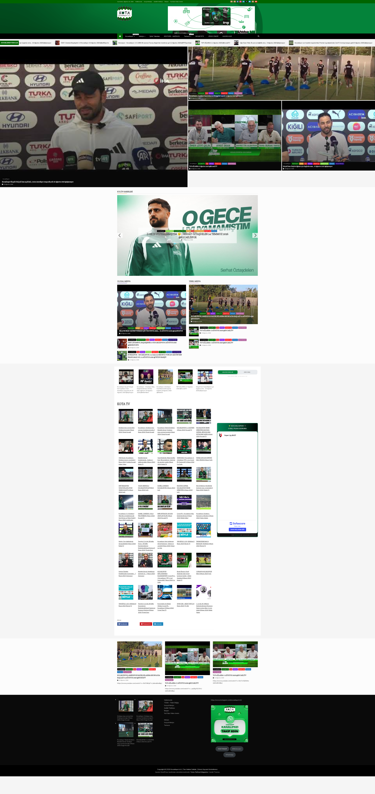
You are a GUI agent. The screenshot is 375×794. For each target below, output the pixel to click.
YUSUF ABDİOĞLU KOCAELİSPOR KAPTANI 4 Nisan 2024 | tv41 (146, 471)
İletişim (167, 1)
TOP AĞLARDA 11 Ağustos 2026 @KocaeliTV (216, 326)
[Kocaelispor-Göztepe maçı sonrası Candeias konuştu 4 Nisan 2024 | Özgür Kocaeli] (145, 401)
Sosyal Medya (148, 1)
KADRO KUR (227, 36)
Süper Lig (224, 93)
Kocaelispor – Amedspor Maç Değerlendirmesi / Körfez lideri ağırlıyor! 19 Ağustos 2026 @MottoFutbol (263, 43)
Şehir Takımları (155, 36)
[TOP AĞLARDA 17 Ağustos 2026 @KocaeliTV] (185, 360)
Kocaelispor (131, 35)
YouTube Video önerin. (176, 1)
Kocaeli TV (201, 163)
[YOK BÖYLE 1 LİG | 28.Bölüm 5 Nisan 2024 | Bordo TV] (184, 515)
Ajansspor (295, 163)
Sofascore (237, 518)
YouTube (256, 1)
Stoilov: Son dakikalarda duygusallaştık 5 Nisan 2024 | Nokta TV (127, 527)
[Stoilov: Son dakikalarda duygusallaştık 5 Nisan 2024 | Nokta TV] (126, 515)
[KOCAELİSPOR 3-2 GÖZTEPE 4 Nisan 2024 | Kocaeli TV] (184, 401)
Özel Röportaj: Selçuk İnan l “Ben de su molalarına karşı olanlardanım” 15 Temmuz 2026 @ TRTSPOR (187, 219)
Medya (141, 36)
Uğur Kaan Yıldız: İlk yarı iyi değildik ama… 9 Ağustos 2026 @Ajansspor (36, 43)
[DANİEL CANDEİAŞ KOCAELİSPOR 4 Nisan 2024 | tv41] (165, 459)
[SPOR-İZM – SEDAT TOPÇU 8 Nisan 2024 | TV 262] (184, 577)
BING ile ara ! (236, 732)
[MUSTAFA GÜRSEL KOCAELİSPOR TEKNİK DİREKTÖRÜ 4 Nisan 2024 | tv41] (184, 459)
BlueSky (234, 1)
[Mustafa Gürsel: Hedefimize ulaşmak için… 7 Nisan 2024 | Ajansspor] (145, 545)
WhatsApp (253, 1)
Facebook (238, 1)
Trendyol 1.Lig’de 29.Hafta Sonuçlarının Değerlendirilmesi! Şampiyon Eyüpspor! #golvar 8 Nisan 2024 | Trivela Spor (146, 591)
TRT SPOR (198, 214)
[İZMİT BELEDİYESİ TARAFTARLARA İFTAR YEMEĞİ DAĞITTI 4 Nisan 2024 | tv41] (126, 459)
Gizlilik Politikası (158, 1)
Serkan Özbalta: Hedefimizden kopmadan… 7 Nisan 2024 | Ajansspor (127, 557)
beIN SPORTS (141, 323)
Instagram (240, 1)
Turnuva (188, 35)
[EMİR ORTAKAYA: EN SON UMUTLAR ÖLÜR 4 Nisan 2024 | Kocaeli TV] (165, 487)
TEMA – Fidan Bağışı (171, 686)
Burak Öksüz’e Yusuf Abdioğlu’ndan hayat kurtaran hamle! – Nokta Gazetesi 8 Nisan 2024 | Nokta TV (184, 559)
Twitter (134, 607)
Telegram (250, 1)
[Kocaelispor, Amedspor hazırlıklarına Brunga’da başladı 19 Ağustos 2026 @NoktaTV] (165, 360)
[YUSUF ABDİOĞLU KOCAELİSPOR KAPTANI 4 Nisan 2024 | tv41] (145, 459)
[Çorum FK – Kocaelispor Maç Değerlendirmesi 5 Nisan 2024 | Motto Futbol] (184, 487)
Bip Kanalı (231, 1)
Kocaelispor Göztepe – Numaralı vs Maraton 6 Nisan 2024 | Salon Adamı (204, 499)
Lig (207, 93)
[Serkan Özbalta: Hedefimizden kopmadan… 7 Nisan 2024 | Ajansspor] (126, 545)
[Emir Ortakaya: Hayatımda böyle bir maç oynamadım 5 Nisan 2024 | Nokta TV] (203, 459)
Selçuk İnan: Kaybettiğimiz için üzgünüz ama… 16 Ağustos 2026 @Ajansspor (307, 166)
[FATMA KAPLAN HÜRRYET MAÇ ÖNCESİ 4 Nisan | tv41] (203, 431)
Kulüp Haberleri (125, 175)
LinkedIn (243, 1)
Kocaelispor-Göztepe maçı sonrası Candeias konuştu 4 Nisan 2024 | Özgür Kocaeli (146, 413)
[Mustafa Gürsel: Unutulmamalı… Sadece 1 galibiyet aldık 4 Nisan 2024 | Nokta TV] (145, 431)
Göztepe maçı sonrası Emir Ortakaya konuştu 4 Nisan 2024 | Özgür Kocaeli (127, 413)
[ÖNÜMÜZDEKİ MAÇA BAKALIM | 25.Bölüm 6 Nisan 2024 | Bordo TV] (203, 515)
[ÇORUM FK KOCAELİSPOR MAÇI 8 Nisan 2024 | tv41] (203, 545)
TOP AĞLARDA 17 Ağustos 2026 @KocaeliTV (203, 166)
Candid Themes (214, 755)
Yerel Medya (238, 93)
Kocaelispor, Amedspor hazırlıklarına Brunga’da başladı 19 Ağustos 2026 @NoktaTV (333, 43)
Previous (120, 218)
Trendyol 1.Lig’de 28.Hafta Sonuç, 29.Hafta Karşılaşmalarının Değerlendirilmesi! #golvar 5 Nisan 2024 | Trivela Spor (146, 529)
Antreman (201, 93)
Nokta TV (217, 93)
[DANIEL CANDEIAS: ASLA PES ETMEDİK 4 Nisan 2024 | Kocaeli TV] (145, 487)
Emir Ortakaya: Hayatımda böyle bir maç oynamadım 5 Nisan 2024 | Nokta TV (204, 471)
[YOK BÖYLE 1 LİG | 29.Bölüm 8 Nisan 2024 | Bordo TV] (126, 577)
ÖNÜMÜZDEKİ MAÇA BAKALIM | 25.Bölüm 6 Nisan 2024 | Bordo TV (204, 527)
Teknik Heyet (324, 163)
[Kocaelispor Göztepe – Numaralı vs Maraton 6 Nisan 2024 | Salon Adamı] (203, 487)
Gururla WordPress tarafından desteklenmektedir (172, 755)
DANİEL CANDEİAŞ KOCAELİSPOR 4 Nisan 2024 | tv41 (166, 471)
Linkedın (159, 607)
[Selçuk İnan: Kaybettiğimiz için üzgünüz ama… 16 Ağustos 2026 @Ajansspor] (205, 360)
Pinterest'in (146, 607)
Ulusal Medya (340, 163)
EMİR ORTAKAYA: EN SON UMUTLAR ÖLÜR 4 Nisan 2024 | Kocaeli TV (165, 499)
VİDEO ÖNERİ (213, 36)
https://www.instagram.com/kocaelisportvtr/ (226, 683)
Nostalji (148, 335)
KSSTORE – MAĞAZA (172, 36)
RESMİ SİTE (199, 36)
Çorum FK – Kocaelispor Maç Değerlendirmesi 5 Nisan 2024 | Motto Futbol (185, 499)
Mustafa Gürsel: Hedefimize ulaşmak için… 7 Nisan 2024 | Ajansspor (146, 557)
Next (255, 218)
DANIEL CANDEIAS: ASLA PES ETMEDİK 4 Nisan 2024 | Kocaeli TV (146, 499)
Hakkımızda (138, 1)
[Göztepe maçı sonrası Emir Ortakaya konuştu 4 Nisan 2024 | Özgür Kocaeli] (126, 401)
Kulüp (301, 163)
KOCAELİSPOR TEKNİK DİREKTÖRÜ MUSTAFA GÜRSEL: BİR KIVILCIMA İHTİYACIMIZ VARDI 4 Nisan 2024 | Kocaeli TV (204, 415)
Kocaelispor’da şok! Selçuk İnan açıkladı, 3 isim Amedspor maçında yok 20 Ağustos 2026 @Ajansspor (189, 43)
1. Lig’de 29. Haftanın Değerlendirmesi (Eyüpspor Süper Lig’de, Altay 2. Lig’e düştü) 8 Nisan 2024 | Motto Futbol (204, 591)
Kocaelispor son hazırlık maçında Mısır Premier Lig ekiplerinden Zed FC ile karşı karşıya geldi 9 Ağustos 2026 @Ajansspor (108, 43)
